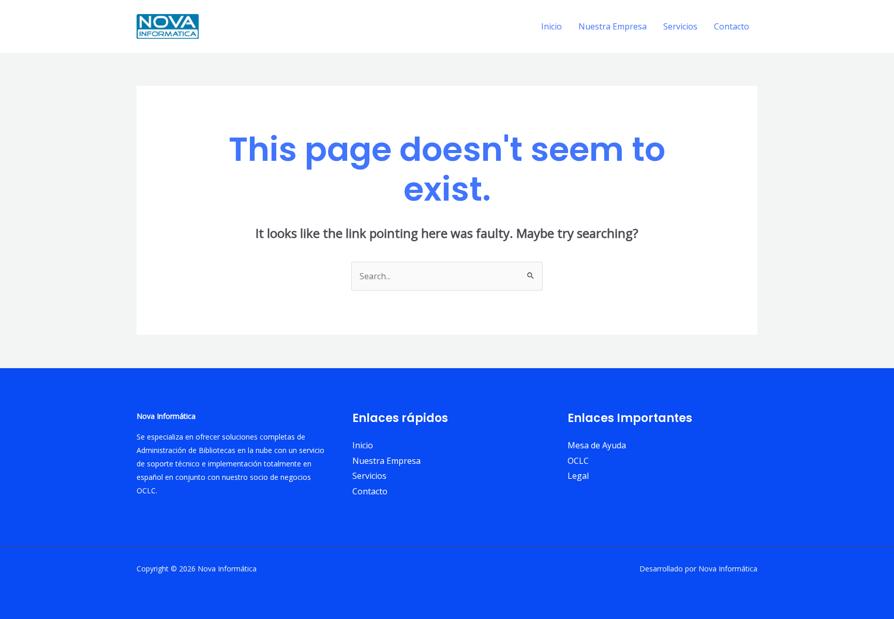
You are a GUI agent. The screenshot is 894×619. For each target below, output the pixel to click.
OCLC (578, 460)
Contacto (731, 26)
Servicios (680, 26)
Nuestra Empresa (612, 26)
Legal (578, 475)
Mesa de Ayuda (597, 445)
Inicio (551, 26)
